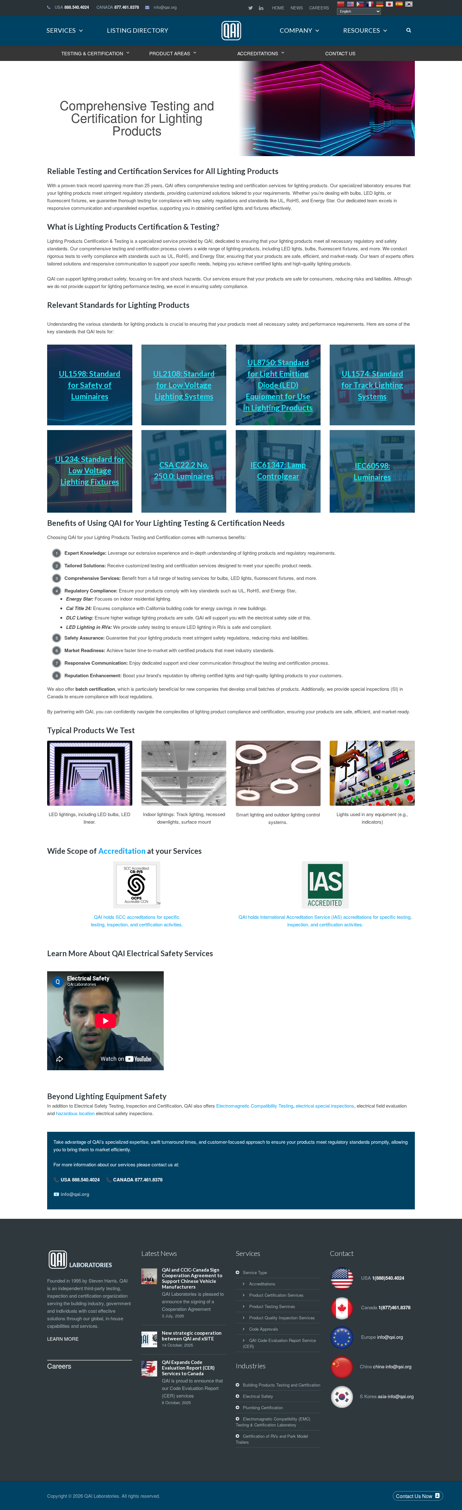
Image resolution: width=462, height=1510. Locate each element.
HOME (278, 8)
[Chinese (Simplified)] (341, 3)
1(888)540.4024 (388, 1278)
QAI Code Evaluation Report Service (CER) (279, 1343)
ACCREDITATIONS (257, 53)
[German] (380, 3)
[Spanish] (399, 3)
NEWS (297, 8)
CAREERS (319, 8)
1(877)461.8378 (394, 1307)
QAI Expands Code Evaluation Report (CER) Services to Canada (188, 1367)
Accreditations (262, 1284)
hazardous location (75, 1113)
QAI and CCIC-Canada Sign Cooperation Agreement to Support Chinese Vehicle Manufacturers (192, 1278)
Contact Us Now (414, 1496)
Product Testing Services (272, 1306)
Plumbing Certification (263, 1407)
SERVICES (61, 30)
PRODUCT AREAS (169, 53)
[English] (351, 3)
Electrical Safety (258, 1396)
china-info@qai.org (392, 1366)
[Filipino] (360, 3)
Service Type (255, 1272)
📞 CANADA (134, 1179)
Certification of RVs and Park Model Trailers (272, 1439)
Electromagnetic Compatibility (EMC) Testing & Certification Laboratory (273, 1422)
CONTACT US (340, 53)
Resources (361, 30)
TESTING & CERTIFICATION (92, 53)
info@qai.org (165, 7)
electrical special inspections (325, 1105)
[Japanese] (390, 3)
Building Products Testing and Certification (281, 1385)
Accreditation (122, 850)
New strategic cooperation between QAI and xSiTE (192, 1335)
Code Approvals (263, 1329)
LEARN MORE (63, 1338)
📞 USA (76, 1179)
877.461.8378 (126, 7)
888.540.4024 (76, 7)
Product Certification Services (276, 1295)
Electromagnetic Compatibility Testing (254, 1105)
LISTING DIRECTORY (137, 30)
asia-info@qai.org (396, 1396)
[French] (370, 3)
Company (296, 30)
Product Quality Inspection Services (282, 1318)
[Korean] (409, 3)
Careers (59, 1366)
